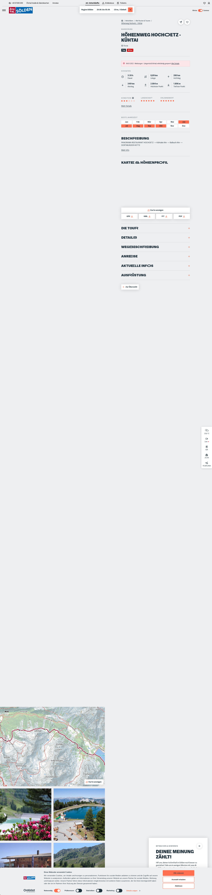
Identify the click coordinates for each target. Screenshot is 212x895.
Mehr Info (125, 150)
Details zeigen (131, 891)
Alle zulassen (178, 873)
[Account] (209, 3)
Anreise (55, 3)
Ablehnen (178, 886)
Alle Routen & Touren (142, 21)
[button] (155, 228)
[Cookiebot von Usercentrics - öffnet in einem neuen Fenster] (29, 890)
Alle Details (175, 64)
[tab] (92, 3)
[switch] (79, 890)
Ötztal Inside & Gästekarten (37, 3)
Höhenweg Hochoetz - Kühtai (131, 23)
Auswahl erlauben (179, 879)
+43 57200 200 (17, 3)
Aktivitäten (129, 21)
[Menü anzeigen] (4, 10)
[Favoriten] (204, 3)
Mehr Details (126, 106)
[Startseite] (122, 21)
